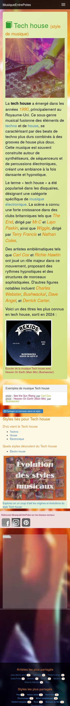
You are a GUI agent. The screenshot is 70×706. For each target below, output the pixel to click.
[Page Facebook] (6, 522)
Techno (14, 431)
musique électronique (24, 201)
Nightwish (38, 674)
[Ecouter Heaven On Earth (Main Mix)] (28, 343)
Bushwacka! (12, 401)
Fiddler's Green (55, 674)
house (33, 125)
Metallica (32, 678)
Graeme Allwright (33, 682)
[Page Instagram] (16, 522)
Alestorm (58, 678)
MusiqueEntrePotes (17, 4)
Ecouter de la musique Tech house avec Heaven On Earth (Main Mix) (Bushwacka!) (29, 370)
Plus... (48, 682)
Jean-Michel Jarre (20, 674)
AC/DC (45, 678)
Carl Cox (46, 396)
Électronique (17, 439)
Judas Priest (17, 678)
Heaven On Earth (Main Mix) (30, 399)
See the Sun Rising (24, 396)
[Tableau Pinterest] (26, 522)
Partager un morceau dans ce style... (24, 411)
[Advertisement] (35, 573)
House (13, 435)
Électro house (17, 451)
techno (11, 125)
